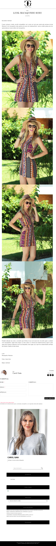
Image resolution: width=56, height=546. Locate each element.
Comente (51, 370)
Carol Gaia (12, 479)
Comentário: (32, 382)
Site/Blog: (3, 392)
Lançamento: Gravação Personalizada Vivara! (17, 514)
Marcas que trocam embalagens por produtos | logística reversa (22, 510)
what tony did (35, 543)
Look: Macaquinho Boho (27, 13)
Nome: (2, 382)
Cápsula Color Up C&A (12, 513)
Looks (27, 10)
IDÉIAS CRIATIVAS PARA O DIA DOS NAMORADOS (16, 516)
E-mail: (2, 387)
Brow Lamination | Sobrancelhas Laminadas (17, 511)
